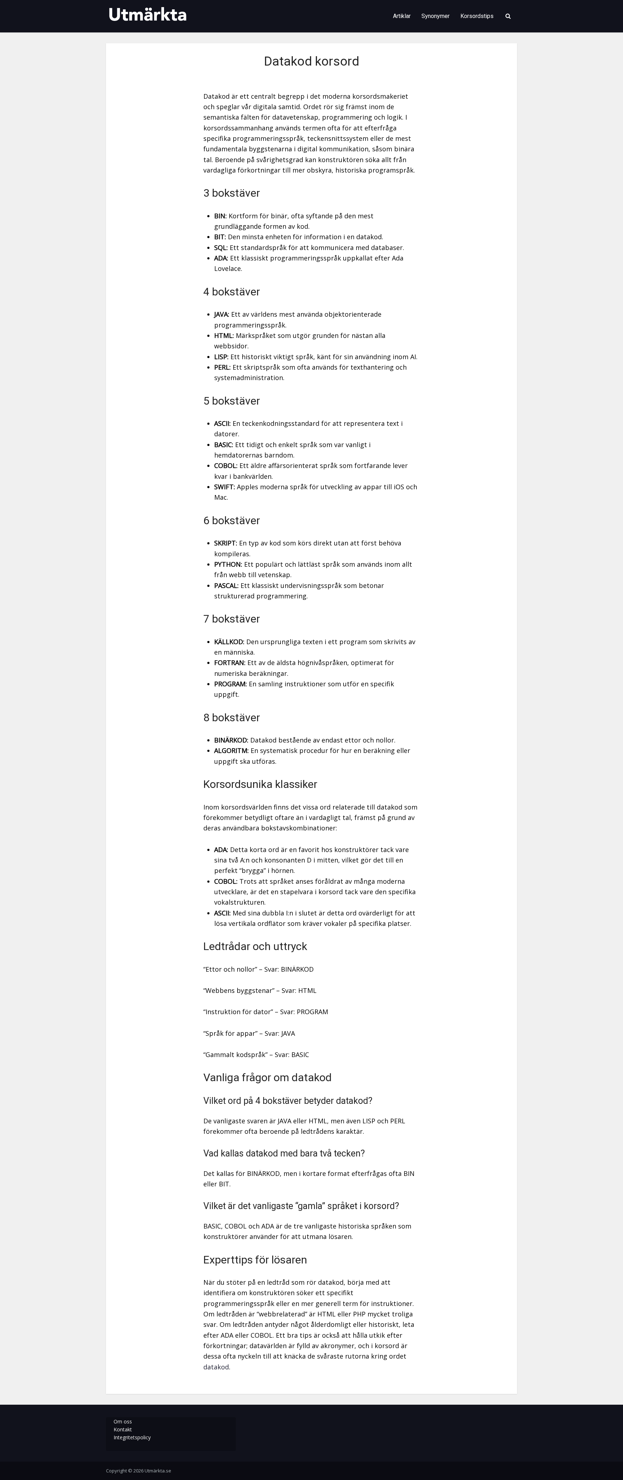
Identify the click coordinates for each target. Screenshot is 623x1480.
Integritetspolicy (132, 1437)
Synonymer (435, 16)
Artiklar (402, 16)
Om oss (123, 1421)
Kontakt (123, 1429)
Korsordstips (477, 16)
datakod (216, 1367)
